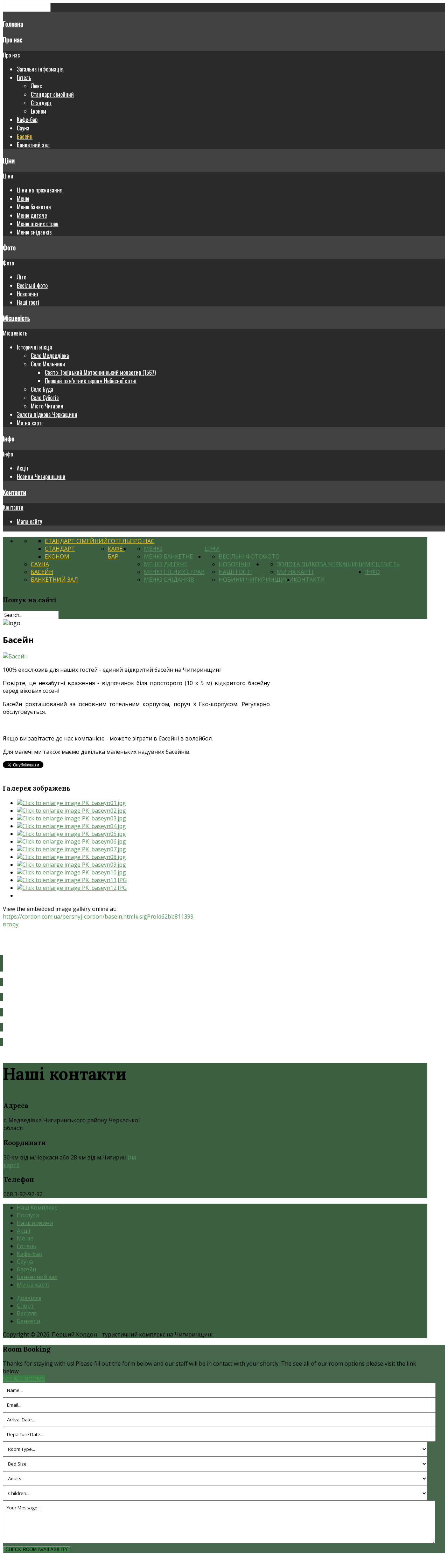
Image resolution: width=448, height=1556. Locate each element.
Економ (38, 111)
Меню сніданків (34, 232)
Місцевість (16, 318)
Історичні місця (34, 347)
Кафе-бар (27, 119)
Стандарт (41, 103)
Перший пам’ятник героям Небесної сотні (90, 381)
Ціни (9, 160)
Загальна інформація (40, 69)
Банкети (28, 1321)
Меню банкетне (34, 207)
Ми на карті (30, 423)
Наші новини (35, 1223)
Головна (13, 23)
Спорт (25, 1306)
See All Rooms (24, 1379)
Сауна (23, 128)
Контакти (14, 492)
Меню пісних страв (37, 223)
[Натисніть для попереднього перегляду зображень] (15, 656)
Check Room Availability (37, 1549)
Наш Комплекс (37, 1207)
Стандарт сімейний (52, 94)
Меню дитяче (32, 215)
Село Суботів (45, 397)
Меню (23, 198)
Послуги (28, 1215)
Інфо (8, 438)
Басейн (25, 136)
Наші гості (28, 302)
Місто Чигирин (47, 406)
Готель (24, 77)
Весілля (27, 1313)
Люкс (36, 86)
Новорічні (27, 294)
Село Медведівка (50, 355)
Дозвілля (29, 1298)
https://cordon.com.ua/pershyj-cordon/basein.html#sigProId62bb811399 (98, 916)
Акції (22, 468)
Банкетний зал (33, 145)
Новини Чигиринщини (41, 476)
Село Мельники (48, 364)
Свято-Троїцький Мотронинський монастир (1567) (100, 372)
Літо (21, 277)
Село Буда (42, 389)
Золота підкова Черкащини (47, 414)
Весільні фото (32, 285)
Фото (9, 247)
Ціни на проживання (40, 190)
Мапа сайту (29, 521)
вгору (11, 924)
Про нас (12, 39)
